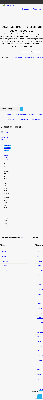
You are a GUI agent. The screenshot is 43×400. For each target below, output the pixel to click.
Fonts (39, 275)
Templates (37, 9)
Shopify (40, 346)
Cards (39, 266)
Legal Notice (36, 119)
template (19, 57)
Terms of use (11, 119)
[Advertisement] (21, 81)
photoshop (29, 57)
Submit (4, 266)
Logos (39, 299)
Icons (39, 285)
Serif (39, 341)
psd (11, 57)
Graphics (25, 9)
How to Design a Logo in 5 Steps (25, 115)
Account (5, 261)
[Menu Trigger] (37, 5)
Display (40, 270)
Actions (40, 252)
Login (40, 115)
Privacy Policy (24, 119)
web (38, 57)
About (4, 256)
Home (9, 115)
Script (39, 337)
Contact (5, 270)
